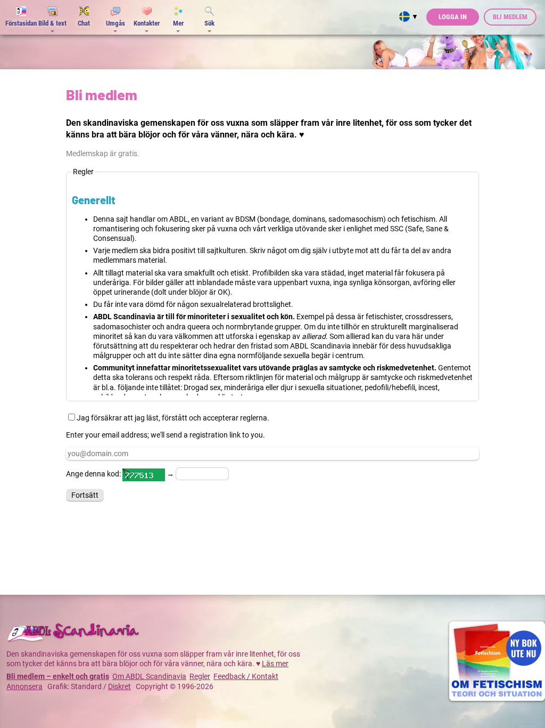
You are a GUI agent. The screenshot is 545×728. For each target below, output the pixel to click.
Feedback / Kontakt (245, 676)
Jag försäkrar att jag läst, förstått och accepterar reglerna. (173, 418)
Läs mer (275, 663)
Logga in (453, 17)
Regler (199, 676)
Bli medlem (510, 17)
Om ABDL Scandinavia (149, 676)
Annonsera (24, 686)
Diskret (119, 686)
